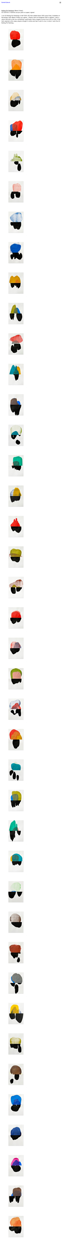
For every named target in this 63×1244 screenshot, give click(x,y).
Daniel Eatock (5, 2)
